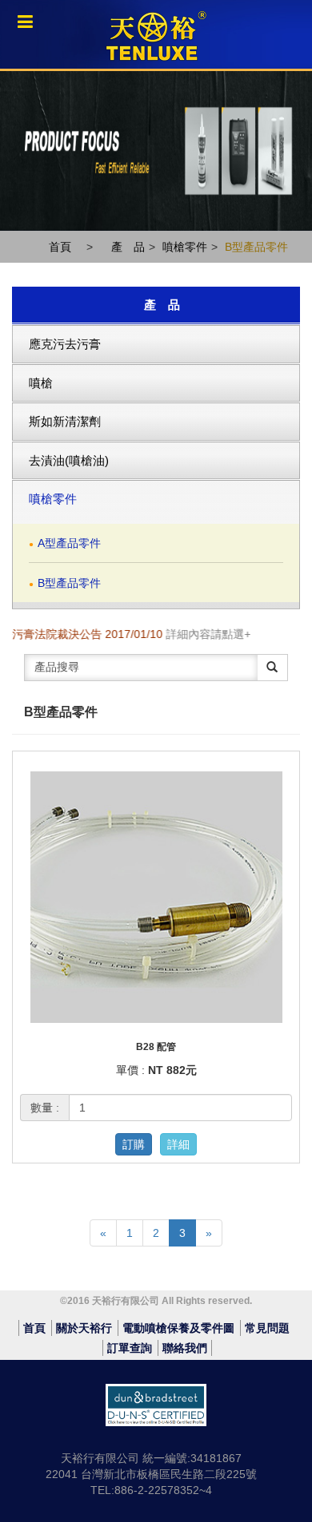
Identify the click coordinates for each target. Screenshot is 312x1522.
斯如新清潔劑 (65, 421)
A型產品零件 (69, 543)
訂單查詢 (129, 1348)
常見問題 (267, 1328)
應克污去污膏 (65, 344)
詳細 (178, 1144)
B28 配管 (156, 1046)
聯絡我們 (184, 1348)
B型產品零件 (256, 246)
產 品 (128, 246)
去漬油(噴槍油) (69, 460)
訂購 (133, 1144)
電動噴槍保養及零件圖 (178, 1328)
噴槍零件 (184, 246)
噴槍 (41, 383)
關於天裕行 (84, 1328)
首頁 (60, 246)
